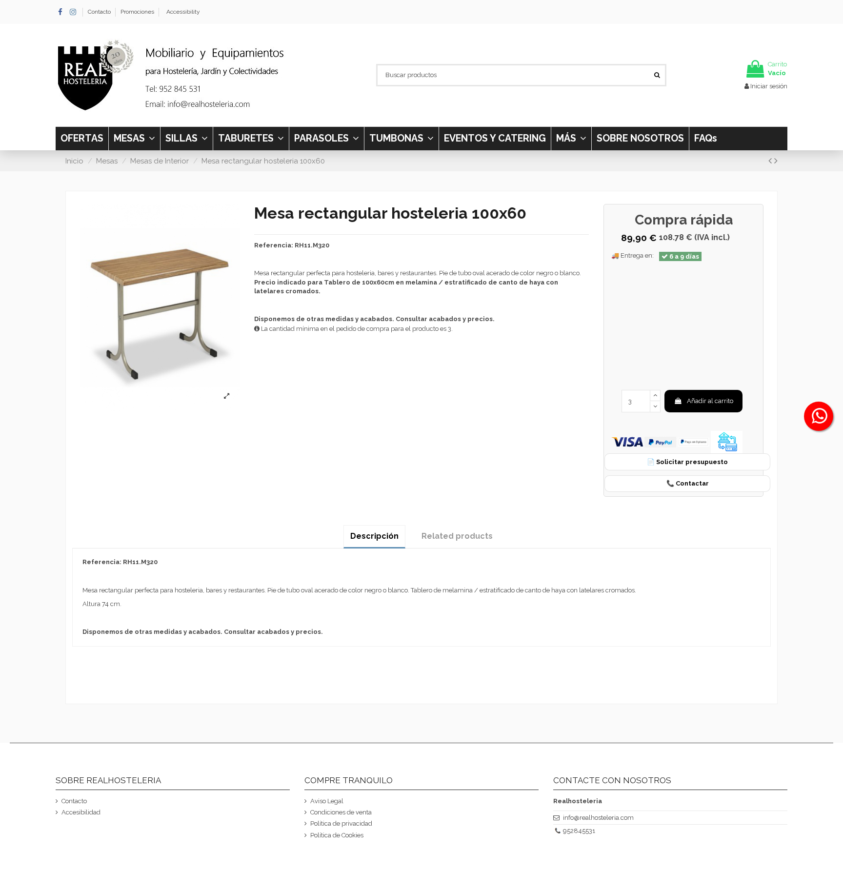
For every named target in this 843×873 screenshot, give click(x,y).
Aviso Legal (326, 801)
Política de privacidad (341, 823)
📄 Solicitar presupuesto (687, 462)
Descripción (374, 536)
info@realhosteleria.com (598, 817)
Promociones (137, 11)
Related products (457, 536)
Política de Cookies (336, 835)
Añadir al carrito (710, 401)
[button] (571, 138)
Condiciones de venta (341, 812)
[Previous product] (771, 160)
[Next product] (776, 160)
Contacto (100, 11)
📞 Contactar (687, 483)
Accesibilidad (80, 812)
